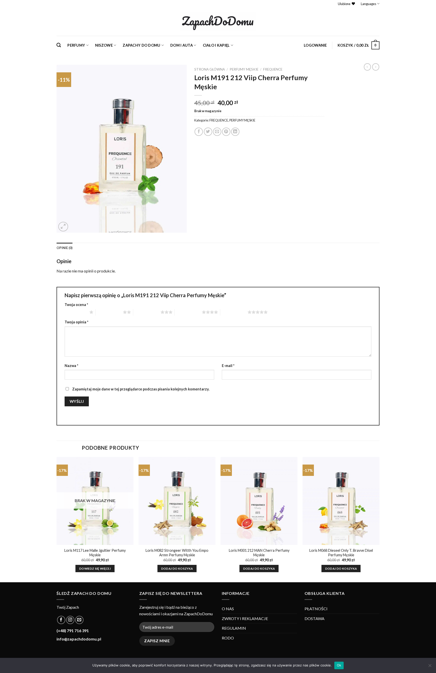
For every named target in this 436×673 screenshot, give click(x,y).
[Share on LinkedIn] (235, 132)
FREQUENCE (272, 69)
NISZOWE (104, 45)
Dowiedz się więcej (95, 568)
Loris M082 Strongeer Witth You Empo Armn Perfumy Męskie (177, 552)
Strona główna (209, 69)
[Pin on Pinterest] (226, 132)
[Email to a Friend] (217, 132)
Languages (368, 4)
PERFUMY (76, 45)
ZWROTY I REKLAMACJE (245, 618)
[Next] (379, 519)
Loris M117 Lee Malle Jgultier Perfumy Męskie (95, 552)
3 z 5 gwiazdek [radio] (146, 312)
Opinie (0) (65, 248)
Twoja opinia (76, 322)
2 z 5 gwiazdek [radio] (109, 312)
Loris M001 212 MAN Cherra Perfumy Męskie (259, 552)
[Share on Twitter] (208, 132)
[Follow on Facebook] (61, 620)
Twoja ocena (76, 304)
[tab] (65, 248)
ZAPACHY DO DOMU (141, 45)
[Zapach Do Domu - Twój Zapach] (218, 21)
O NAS (228, 608)
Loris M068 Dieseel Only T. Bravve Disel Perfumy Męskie (341, 552)
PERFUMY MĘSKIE (244, 69)
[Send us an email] (79, 620)
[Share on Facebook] (199, 132)
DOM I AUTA (181, 45)
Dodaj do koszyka (177, 568)
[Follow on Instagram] (70, 620)
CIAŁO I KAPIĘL (216, 45)
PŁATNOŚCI (316, 608)
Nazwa (71, 365)
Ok (339, 665)
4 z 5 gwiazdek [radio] (188, 312)
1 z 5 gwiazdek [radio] (75, 312)
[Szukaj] (59, 45)
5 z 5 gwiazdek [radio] (234, 312)
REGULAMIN (234, 628)
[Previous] (57, 519)
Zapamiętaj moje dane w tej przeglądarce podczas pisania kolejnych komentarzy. (140, 389)
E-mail (228, 365)
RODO (228, 637)
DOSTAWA (314, 618)
